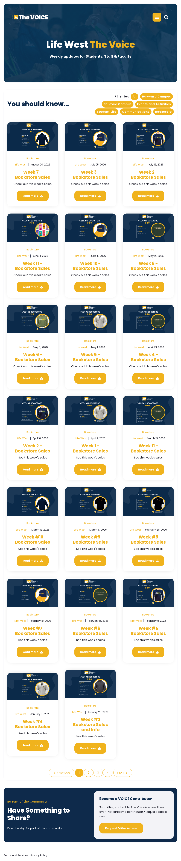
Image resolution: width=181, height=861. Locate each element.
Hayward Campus (156, 96)
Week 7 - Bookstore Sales (32, 174)
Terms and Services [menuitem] (16, 855)
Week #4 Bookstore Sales (32, 724)
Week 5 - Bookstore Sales (90, 357)
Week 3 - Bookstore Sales (90, 174)
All (134, 96)
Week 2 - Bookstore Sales (148, 174)
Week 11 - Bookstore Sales (32, 266)
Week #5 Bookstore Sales (148, 630)
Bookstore (163, 112)
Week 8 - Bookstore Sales (148, 266)
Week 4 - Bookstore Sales (148, 357)
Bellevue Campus (118, 104)
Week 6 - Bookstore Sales (32, 357)
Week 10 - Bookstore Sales (90, 266)
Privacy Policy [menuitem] (39, 855)
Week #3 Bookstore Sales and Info (90, 725)
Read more (30, 196)
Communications (136, 112)
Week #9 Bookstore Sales (90, 539)
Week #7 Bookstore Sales (32, 630)
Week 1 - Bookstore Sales (90, 448)
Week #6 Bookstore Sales (90, 630)
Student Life (106, 112)
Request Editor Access (121, 828)
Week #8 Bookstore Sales (148, 539)
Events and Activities (154, 104)
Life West (21, 164)
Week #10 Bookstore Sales (32, 539)
